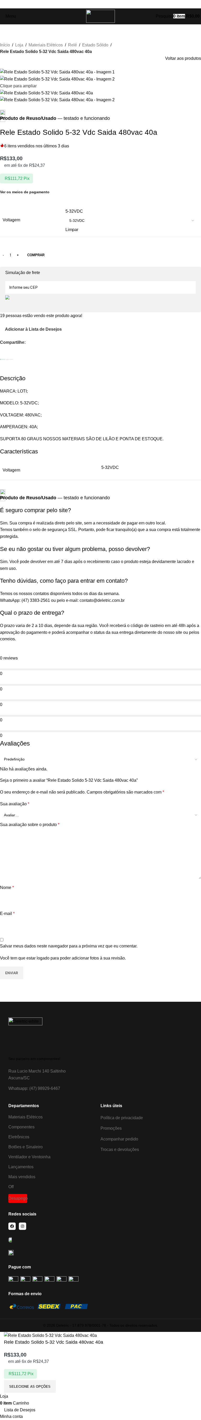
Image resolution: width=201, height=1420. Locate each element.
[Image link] (25, 1034)
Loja (19, 45)
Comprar (35, 255)
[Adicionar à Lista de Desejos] (63, 1386)
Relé (72, 45)
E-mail (7, 913)
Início (5, 45)
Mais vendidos (21, 1177)
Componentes (21, 1127)
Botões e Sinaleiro (25, 1147)
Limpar (71, 229)
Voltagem (11, 220)
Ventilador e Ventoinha (29, 1157)
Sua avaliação (14, 804)
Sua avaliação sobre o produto (29, 824)
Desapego (17, 1198)
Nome (7, 887)
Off (11, 1187)
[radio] (131, 211)
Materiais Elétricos (46, 45)
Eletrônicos (18, 1137)
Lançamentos (21, 1167)
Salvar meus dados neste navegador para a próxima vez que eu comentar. (68, 946)
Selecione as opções (30, 1387)
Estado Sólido (95, 45)
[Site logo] (100, 16)
